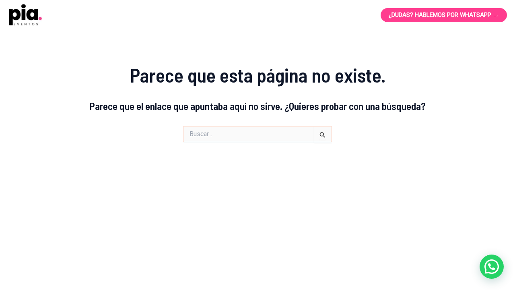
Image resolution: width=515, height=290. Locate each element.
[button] (492, 267)
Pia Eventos (95, 15)
